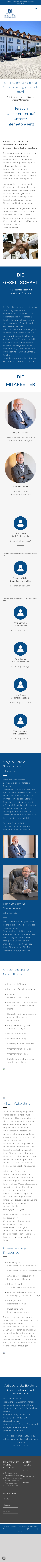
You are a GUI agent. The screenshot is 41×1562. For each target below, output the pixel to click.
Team (26, 1470)
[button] (4, 1558)
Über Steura (29, 1476)
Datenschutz (9, 1511)
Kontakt (27, 1482)
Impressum (8, 1505)
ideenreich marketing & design (22, 1526)
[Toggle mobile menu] (37, 9)
